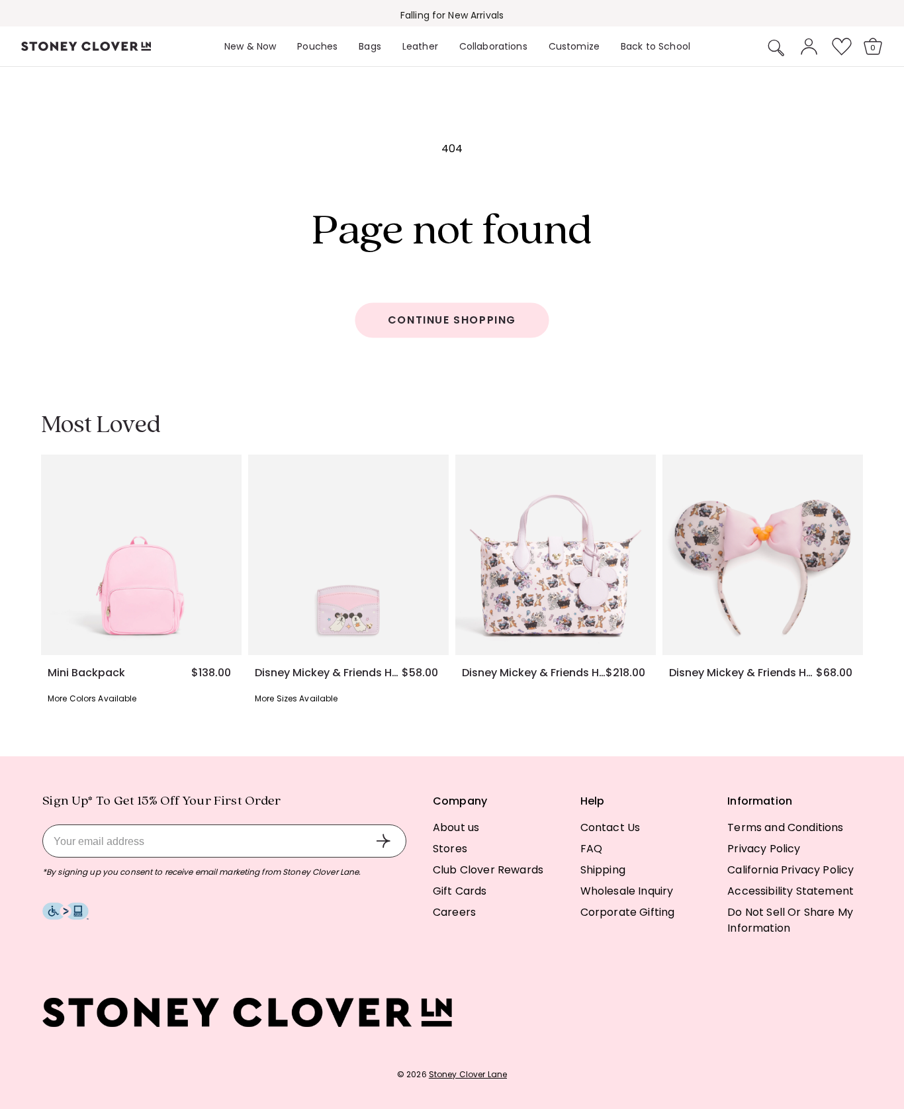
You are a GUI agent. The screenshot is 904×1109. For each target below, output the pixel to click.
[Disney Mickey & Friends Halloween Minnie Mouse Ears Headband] (762, 555)
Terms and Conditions (785, 827)
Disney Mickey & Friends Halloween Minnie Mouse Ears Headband (742, 673)
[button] (776, 48)
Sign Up (383, 841)
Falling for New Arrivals (452, 15)
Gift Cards (460, 891)
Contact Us (610, 827)
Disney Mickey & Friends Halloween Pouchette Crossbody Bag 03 (534, 673)
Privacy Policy (763, 848)
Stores (450, 848)
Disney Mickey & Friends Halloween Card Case (328, 673)
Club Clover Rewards (488, 869)
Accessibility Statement (790, 891)
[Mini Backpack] (141, 555)
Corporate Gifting (627, 912)
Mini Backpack (86, 673)
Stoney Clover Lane (468, 1074)
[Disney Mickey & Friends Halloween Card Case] (348, 555)
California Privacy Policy (790, 869)
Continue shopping (452, 320)
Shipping (602, 869)
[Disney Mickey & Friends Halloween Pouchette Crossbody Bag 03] (555, 555)
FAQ (591, 848)
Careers (454, 912)
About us (456, 827)
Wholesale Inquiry (627, 891)
